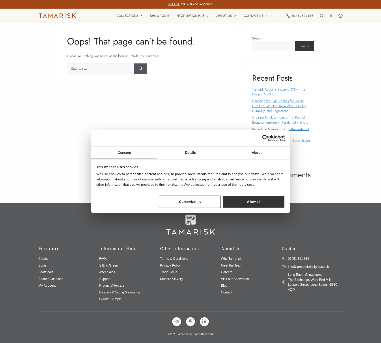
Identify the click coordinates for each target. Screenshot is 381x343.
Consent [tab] (124, 152)
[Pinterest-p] (190, 321)
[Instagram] (176, 321)
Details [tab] (190, 152)
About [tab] (256, 152)
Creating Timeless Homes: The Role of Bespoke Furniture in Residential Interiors (280, 120)
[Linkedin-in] (204, 321)
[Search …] (321, 15)
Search (257, 38)
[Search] (140, 68)
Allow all (253, 202)
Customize (187, 202)
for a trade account (190, 4)
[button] (130, 15)
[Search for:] (100, 68)
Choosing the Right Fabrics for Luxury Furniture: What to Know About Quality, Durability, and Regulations (279, 105)
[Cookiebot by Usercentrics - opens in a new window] (265, 138)
